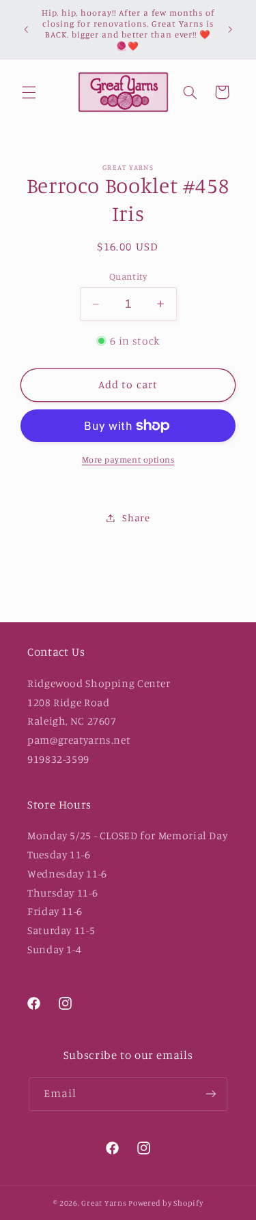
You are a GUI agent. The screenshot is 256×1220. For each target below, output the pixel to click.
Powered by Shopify (165, 1203)
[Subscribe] (211, 1094)
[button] (28, 92)
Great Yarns (103, 1203)
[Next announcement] (230, 29)
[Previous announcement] (26, 29)
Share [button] (136, 517)
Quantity (128, 276)
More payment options (128, 459)
